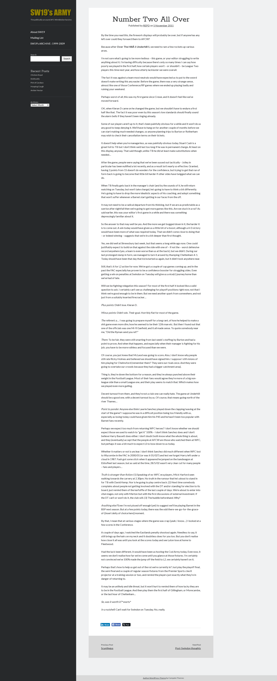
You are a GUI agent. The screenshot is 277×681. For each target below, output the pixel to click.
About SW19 (37, 31)
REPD (146, 25)
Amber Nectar (37, 90)
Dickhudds (35, 79)
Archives (34, 102)
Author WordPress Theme (154, 678)
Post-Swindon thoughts (188, 648)
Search (34, 54)
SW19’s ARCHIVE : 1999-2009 (47, 43)
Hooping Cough (37, 86)
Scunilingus (107, 648)
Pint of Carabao (37, 82)
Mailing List (36, 37)
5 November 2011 (163, 25)
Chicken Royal (37, 75)
